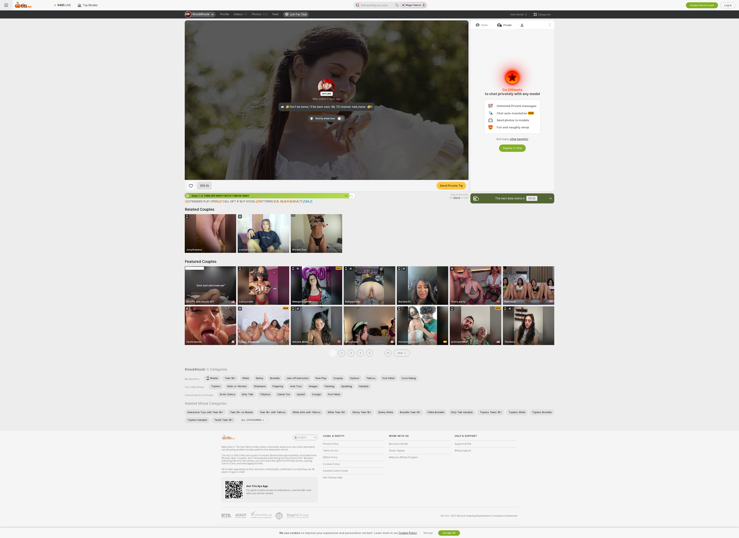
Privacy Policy (331, 444)
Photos (260, 14)
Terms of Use (330, 450)
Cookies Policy (331, 464)
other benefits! (519, 139)
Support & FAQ (463, 444)
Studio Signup (397, 450)
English (302, 437)
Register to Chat (512, 148)
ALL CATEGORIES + (252, 420)
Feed (275, 14)
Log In (727, 5)
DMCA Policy (330, 457)
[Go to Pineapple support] (279, 516)
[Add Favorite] (191, 186)
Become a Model (398, 444)
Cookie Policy (408, 533)
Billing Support (463, 450)
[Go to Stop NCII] (298, 516)
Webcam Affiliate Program (403, 457)
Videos (240, 14)
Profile (224, 14)
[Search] (397, 5)
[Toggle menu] (6, 5)
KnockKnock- (195, 369)
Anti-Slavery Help (332, 477)
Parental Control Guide (335, 470)
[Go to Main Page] (31, 5)
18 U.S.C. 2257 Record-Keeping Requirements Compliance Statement (479, 516)
